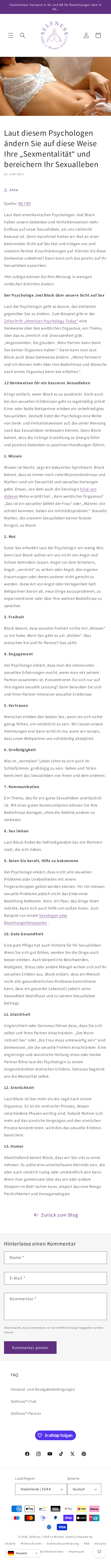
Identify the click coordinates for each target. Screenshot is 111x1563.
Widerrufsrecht (31, 1543)
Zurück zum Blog (59, 1215)
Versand (100, 1543)
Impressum (76, 1551)
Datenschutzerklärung (63, 1543)
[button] (11, 35)
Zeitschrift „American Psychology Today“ (41, 320)
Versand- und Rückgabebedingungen (43, 1389)
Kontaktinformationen (48, 1551)
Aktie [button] (13, 189)
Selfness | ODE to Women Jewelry (52, 1537)
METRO (24, 203)
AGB (86, 1543)
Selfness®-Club (23, 1401)
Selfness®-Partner (26, 1413)
